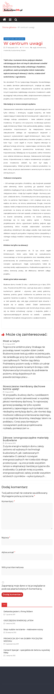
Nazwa (6, 537)
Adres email (8, 552)
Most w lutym (11, 341)
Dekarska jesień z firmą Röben (18, 611)
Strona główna (9, 27)
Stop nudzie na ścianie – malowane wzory (23, 629)
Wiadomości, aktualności (14, 39)
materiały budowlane (12, 50)
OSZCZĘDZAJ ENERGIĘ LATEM (18, 620)
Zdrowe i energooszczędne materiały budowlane (26, 439)
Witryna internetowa (12, 567)
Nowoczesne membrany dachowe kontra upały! (24, 387)
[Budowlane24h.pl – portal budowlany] (4, 19)
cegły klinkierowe (39, 47)
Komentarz (8, 501)
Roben (23, 50)
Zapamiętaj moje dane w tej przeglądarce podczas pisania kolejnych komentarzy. (23, 587)
